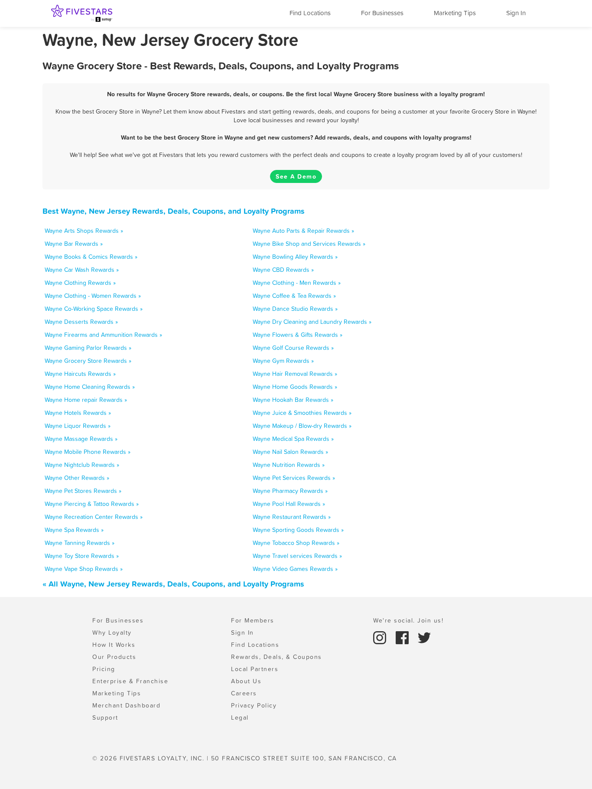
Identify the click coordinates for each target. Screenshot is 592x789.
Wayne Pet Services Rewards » (294, 477)
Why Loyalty (112, 632)
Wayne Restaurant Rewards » (292, 516)
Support (105, 717)
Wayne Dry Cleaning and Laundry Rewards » (312, 321)
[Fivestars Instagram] (381, 637)
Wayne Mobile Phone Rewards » (87, 451)
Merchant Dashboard (126, 705)
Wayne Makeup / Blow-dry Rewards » (302, 425)
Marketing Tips (455, 13)
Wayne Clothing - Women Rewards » (93, 295)
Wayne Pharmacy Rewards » (290, 490)
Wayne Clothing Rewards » (80, 282)
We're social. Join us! (408, 620)
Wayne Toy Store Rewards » (82, 555)
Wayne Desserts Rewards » (81, 321)
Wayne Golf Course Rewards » (293, 347)
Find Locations (310, 13)
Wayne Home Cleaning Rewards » (90, 386)
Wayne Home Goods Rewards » (295, 386)
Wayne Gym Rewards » (283, 360)
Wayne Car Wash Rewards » (82, 269)
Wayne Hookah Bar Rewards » (293, 399)
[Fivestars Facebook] (403, 637)
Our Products (114, 656)
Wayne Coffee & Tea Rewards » (294, 295)
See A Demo (296, 176)
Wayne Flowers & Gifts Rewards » (297, 334)
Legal (240, 717)
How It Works (113, 644)
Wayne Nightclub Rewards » (82, 464)
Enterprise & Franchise (130, 681)
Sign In (516, 13)
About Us (246, 681)
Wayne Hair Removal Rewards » (295, 373)
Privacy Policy (253, 705)
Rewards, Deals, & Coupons (276, 656)
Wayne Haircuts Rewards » (80, 373)
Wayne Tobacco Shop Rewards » (296, 542)
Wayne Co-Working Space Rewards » (94, 308)
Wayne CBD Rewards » (283, 269)
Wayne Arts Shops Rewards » (84, 230)
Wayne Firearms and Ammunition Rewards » (103, 334)
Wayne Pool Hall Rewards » (289, 503)
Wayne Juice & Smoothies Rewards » (302, 412)
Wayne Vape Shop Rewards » (84, 568)
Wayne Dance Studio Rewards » (295, 308)
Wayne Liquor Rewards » (78, 425)
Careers (244, 693)
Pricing (103, 669)
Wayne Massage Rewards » (81, 438)
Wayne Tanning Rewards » (79, 542)
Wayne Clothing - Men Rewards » (297, 282)
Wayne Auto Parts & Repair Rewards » (303, 230)
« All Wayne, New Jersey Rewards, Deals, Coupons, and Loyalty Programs (173, 584)
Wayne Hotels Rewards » (78, 412)
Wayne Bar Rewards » (74, 243)
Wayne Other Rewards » (77, 477)
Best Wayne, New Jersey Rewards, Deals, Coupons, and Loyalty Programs (173, 211)
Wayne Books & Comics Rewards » (91, 256)
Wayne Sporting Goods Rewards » (298, 529)
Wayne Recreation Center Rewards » (94, 516)
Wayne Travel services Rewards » (297, 555)
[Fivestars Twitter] (424, 637)
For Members (252, 620)
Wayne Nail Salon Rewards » (290, 451)
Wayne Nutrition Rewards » (289, 464)
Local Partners (254, 669)
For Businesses (382, 13)
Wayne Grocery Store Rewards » (88, 360)
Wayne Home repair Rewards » (86, 399)
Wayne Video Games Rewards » (295, 568)
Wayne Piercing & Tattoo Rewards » (92, 503)
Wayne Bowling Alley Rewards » (295, 256)
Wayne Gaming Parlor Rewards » (88, 347)
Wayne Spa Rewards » (74, 529)
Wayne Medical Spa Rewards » (293, 438)
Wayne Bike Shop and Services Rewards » (309, 243)
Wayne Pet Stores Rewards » (83, 490)
